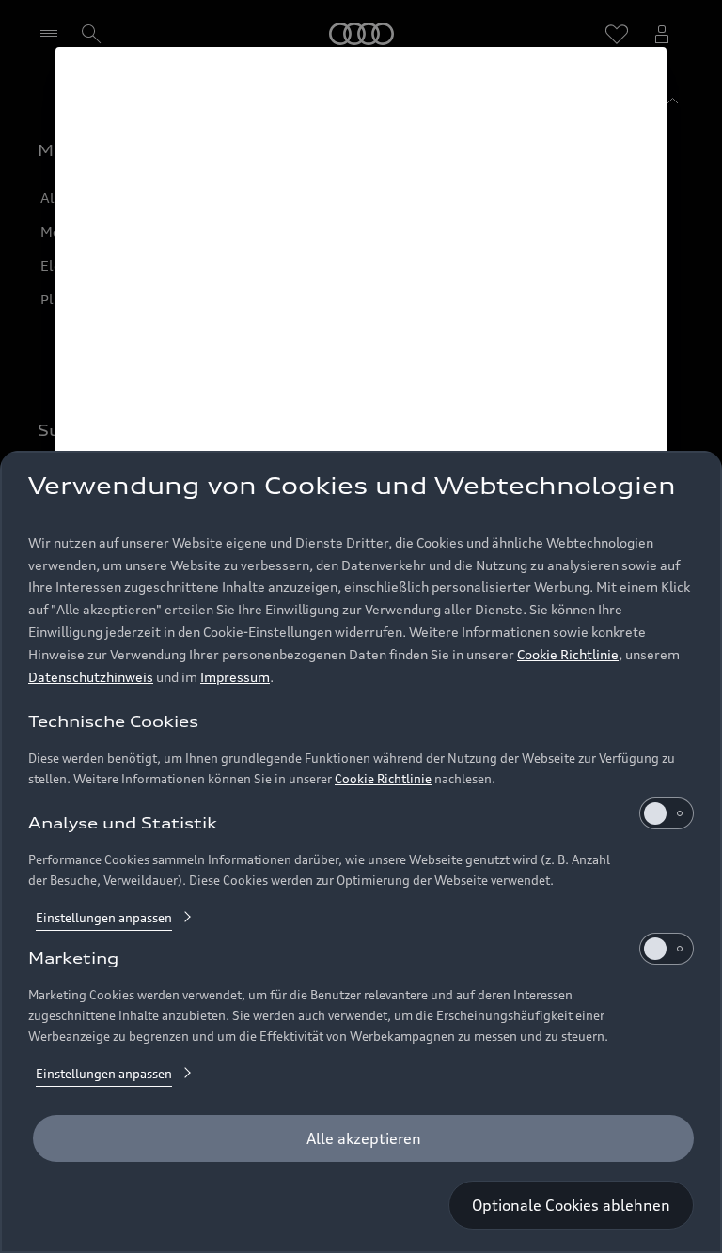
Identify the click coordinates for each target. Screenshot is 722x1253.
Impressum (235, 677)
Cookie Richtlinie (568, 654)
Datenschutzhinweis (90, 677)
